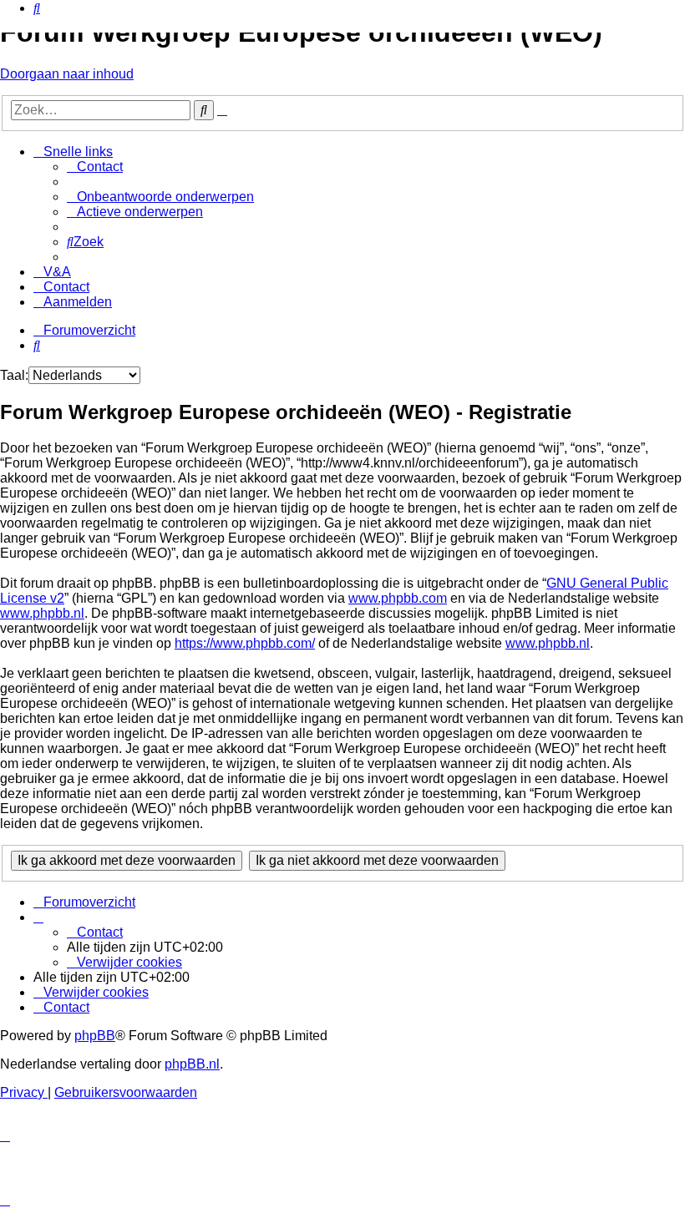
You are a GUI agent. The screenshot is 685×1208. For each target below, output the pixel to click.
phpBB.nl (192, 1064)
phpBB (94, 1036)
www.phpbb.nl (42, 613)
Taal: (14, 375)
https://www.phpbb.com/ (245, 643)
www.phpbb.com (397, 598)
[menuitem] (36, 8)
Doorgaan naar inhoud (67, 74)
